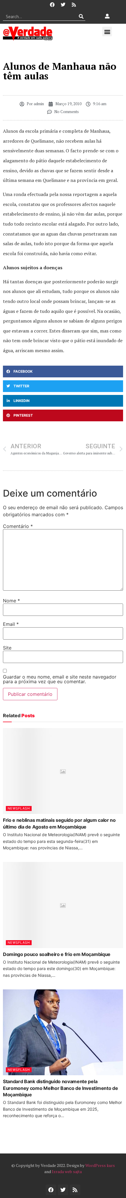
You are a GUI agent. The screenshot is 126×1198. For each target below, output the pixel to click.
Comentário (18, 526)
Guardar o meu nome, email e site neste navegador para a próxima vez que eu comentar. (59, 679)
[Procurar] (81, 16)
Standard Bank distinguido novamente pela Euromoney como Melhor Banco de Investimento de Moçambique (60, 1088)
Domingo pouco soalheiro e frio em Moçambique (56, 954)
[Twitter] (63, 4)
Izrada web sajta (67, 1171)
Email (11, 624)
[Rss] (74, 4)
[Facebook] (52, 4)
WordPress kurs (100, 1165)
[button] (107, 31)
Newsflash (19, 808)
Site (7, 647)
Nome (11, 600)
